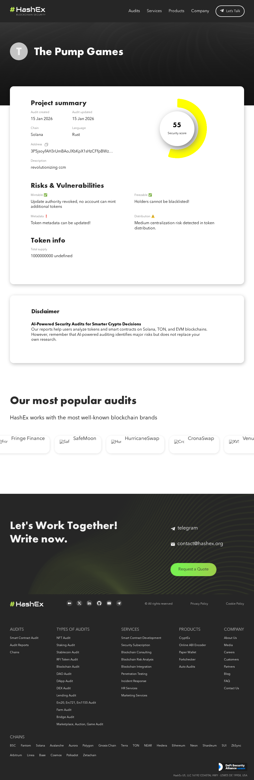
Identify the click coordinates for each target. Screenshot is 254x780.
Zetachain (89, 755)
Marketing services (134, 695)
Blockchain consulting (136, 652)
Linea (30, 755)
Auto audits (187, 666)
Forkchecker (187, 659)
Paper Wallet (187, 652)
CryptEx (184, 638)
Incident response (133, 681)
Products (176, 11)
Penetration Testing (134, 674)
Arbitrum (16, 755)
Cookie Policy (235, 603)
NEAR (148, 745)
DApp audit (65, 681)
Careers (229, 652)
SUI (224, 745)
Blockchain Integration (136, 666)
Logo (28, 11)
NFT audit (63, 638)
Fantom (26, 745)
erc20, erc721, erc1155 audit (76, 702)
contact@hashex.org (200, 543)
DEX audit (64, 688)
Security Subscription (135, 645)
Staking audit (66, 645)
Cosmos (56, 755)
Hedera (162, 745)
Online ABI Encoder (192, 645)
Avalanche (57, 745)
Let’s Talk (233, 11)
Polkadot (72, 755)
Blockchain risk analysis (137, 659)
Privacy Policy (199, 603)
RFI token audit (67, 659)
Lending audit (66, 695)
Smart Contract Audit (24, 638)
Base (42, 755)
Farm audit (64, 710)
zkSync (236, 745)
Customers (231, 659)
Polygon (88, 745)
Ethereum (178, 745)
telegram (188, 528)
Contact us (231, 688)
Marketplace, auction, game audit (80, 724)
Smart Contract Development (141, 638)
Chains (14, 652)
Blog (227, 674)
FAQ (227, 681)
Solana (40, 745)
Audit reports (19, 645)
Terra (124, 745)
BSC (13, 745)
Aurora (73, 745)
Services (154, 11)
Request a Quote (193, 569)
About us (230, 638)
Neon (194, 745)
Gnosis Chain (107, 745)
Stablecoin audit (68, 652)
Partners (229, 666)
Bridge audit (65, 717)
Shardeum (210, 745)
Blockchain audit (68, 666)
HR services (129, 688)
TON (136, 745)
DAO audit (64, 674)
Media (228, 645)
